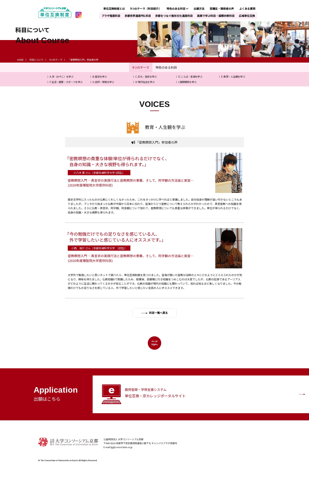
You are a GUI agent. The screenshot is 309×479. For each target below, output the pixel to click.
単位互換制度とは (114, 8)
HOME (20, 59)
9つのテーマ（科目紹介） (145, 8)
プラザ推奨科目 (111, 16)
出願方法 (199, 8)
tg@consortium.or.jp (122, 447)
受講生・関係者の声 (222, 8)
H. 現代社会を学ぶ (144, 82)
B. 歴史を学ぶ (99, 76)
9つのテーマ (55, 59)
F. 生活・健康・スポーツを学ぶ (66, 82)
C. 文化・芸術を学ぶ (146, 76)
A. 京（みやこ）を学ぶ (61, 76)
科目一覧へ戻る (158, 312)
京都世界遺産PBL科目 (138, 16)
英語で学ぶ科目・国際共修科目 (216, 16)
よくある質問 (247, 8)
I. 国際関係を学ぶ (187, 82)
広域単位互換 (247, 16)
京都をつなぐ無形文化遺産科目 (174, 16)
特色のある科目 (176, 8)
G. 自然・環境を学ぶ (103, 82)
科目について (36, 59)
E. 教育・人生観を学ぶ (233, 76)
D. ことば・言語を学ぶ (190, 76)
